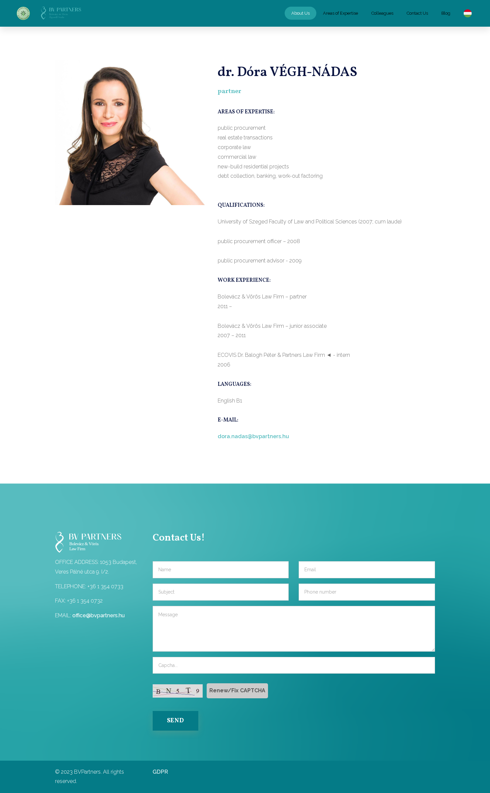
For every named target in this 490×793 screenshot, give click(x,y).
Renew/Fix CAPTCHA (237, 690)
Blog (445, 13)
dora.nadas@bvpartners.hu (253, 436)
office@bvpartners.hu (98, 615)
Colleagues (382, 13)
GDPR (160, 772)
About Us (300, 13)
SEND (175, 721)
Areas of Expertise (340, 13)
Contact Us (417, 13)
